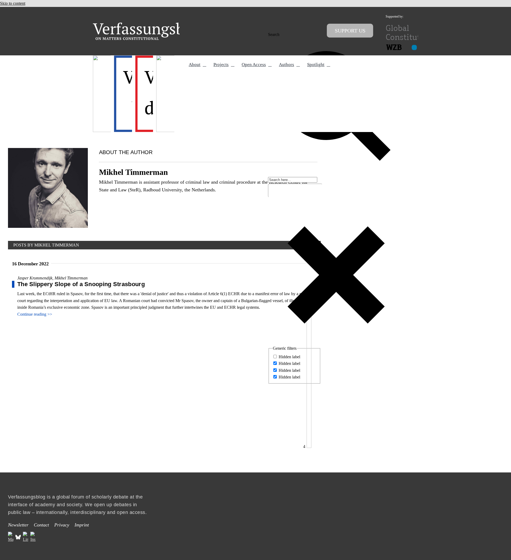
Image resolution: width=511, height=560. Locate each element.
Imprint (82, 525)
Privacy (61, 525)
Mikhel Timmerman (71, 278)
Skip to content (12, 3)
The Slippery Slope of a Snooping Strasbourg (81, 284)
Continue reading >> (34, 314)
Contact (41, 525)
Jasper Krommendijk (34, 278)
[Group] (149, 24)
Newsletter (18, 525)
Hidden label (289, 357)
